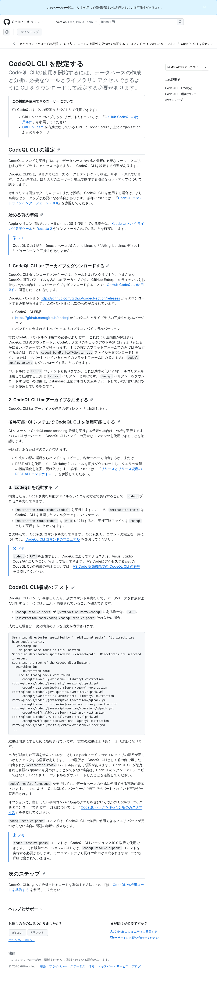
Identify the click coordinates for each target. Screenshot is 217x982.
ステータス (77, 966)
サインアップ (30, 32)
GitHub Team (32, 127)
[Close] (205, 6)
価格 (92, 966)
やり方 (67, 44)
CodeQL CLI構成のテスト (39, 587)
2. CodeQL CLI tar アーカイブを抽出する (48, 399)
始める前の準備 (23, 214)
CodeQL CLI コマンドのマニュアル (52, 539)
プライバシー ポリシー (21, 940)
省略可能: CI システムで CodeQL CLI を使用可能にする (61, 422)
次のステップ (24, 874)
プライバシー (58, 966)
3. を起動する (30, 487)
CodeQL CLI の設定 (31, 150)
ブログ (136, 966)
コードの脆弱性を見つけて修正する (101, 44)
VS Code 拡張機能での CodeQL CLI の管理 (106, 566)
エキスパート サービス (113, 966)
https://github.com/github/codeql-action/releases (80, 298)
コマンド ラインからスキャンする (153, 44)
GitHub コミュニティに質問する (135, 931)
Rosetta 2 (44, 228)
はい (20, 932)
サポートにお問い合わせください (136, 937)
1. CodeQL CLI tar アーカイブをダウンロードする (56, 265)
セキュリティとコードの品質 (38, 44)
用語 (43, 966)
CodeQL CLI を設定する (197, 44)
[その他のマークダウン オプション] (205, 67)
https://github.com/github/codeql (42, 318)
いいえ (39, 932)
